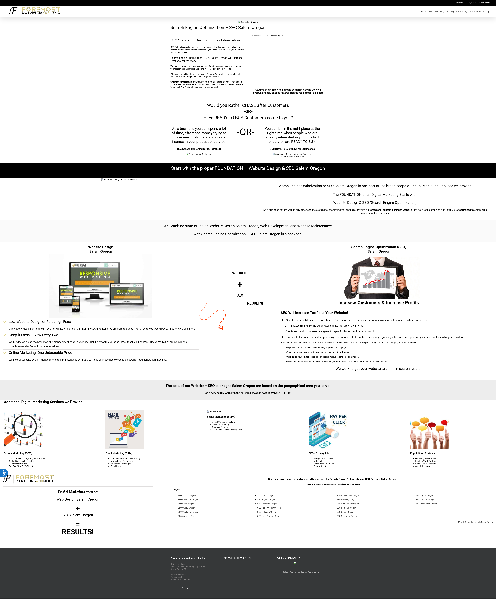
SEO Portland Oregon (346, 508)
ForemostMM (257, 35)
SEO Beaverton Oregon (188, 499)
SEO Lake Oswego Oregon (269, 516)
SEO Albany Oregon (187, 495)
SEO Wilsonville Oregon (426, 504)
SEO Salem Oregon (345, 512)
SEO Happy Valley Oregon (269, 508)
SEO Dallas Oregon (266, 495)
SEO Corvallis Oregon (187, 516)
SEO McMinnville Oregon (348, 495)
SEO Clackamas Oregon (189, 512)
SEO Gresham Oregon (267, 504)
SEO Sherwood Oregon (347, 516)
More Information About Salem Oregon (475, 522)
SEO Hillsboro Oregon (267, 512)
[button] (488, 11)
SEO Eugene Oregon (266, 499)
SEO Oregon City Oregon (348, 504)
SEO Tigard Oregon (424, 495)
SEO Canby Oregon (186, 508)
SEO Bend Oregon (186, 504)
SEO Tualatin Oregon (425, 499)
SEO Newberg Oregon (346, 499)
